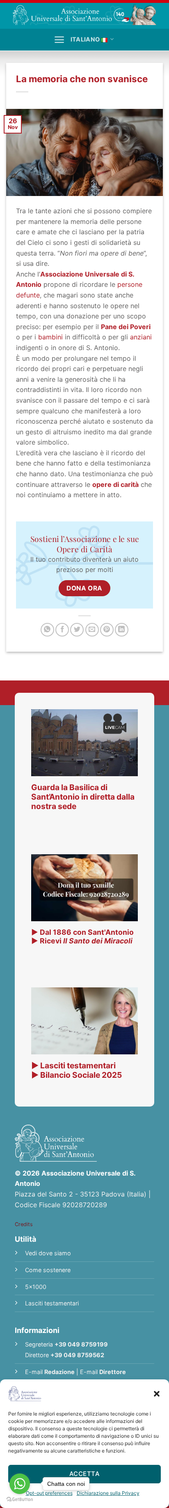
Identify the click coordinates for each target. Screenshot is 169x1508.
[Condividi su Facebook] (62, 629)
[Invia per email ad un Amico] (92, 629)
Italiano (85, 39)
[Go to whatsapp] (19, 1483)
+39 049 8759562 (77, 1354)
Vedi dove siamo (48, 1253)
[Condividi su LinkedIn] (121, 629)
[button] (157, 1394)
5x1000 (35, 1286)
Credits (24, 1224)
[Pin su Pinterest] (107, 629)
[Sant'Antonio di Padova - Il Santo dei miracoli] (84, 14)
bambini (50, 337)
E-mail (50, 1371)
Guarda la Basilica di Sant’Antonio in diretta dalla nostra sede (83, 796)
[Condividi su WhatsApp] (47, 629)
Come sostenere (48, 1269)
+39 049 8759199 (81, 1344)
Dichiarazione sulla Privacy (108, 1493)
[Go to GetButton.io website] (20, 1499)
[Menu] (59, 40)
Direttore (112, 1371)
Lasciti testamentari (52, 1303)
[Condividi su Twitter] (77, 629)
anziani (141, 337)
